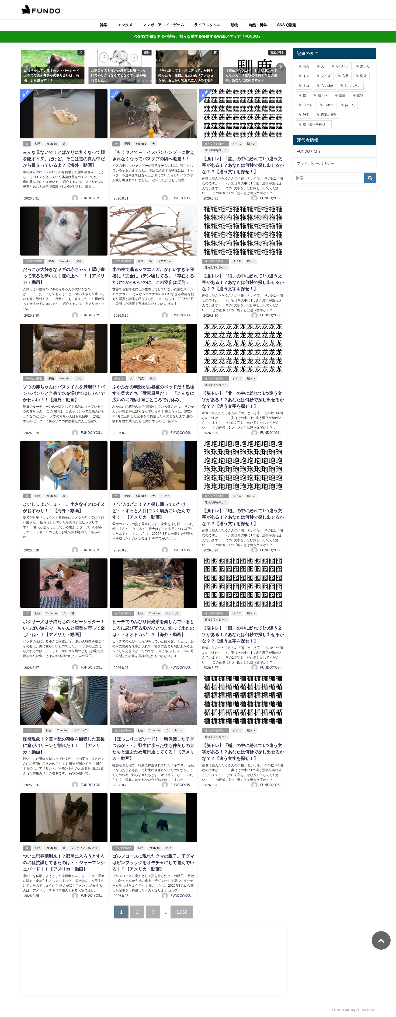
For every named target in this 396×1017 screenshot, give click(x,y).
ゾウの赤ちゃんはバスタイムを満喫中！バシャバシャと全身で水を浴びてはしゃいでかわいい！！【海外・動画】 (64, 393)
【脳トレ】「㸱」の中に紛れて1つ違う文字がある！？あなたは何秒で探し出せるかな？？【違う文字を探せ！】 (243, 282)
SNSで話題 (286, 25)
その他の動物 (34, 261)
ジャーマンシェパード (84, 848)
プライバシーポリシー (315, 163)
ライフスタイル (207, 25)
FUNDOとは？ (309, 151)
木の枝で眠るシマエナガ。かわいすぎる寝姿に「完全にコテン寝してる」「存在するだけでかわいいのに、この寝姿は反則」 (153, 275)
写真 (140, 261)
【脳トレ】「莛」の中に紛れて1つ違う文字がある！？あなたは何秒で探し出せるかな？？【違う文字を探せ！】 (243, 165)
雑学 (103, 25)
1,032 (181, 912)
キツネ (178, 730)
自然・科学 (257, 25)
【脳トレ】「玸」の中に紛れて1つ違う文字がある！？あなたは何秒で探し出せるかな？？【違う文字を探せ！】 (243, 517)
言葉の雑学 (329, 114)
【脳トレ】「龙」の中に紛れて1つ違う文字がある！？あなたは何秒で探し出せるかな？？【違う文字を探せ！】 (243, 399)
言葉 (345, 76)
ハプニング (32, 730)
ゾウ (79, 378)
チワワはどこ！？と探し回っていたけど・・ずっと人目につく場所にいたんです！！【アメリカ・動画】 (151, 510)
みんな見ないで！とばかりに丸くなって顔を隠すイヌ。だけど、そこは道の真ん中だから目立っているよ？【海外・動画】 (64, 158)
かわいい (342, 66)
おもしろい (353, 85)
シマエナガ (164, 261)
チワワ (165, 496)
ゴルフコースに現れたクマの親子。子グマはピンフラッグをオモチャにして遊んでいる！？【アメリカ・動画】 (153, 862)
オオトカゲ (172, 613)
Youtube (51, 143)
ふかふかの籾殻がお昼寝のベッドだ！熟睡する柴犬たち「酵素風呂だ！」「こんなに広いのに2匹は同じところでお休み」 (153, 393)
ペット (307, 105)
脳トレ (251, 143)
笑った (119, 378)
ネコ (306, 85)
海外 (363, 76)
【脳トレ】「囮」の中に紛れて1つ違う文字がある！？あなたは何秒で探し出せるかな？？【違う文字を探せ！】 (243, 634)
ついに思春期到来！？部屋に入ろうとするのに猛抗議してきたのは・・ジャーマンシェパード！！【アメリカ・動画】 (64, 862)
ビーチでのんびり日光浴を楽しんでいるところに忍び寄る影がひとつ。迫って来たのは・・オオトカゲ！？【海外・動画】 (153, 628)
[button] (27, 67)
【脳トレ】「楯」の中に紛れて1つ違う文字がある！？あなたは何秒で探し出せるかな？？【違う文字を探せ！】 (243, 751)
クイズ (237, 143)
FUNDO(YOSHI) (93, 198)
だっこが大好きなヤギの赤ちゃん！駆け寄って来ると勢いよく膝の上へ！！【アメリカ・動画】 (64, 275)
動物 (234, 25)
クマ (168, 848)
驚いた (365, 66)
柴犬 (152, 378)
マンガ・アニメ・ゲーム (163, 25)
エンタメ (125, 25)
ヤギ (79, 261)
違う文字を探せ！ (215, 143)
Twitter (329, 105)
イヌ (306, 76)
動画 (37, 143)
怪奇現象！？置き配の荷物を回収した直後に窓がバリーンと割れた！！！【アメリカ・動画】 (64, 745)
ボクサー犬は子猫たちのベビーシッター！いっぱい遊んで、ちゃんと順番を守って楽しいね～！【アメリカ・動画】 (64, 628)
